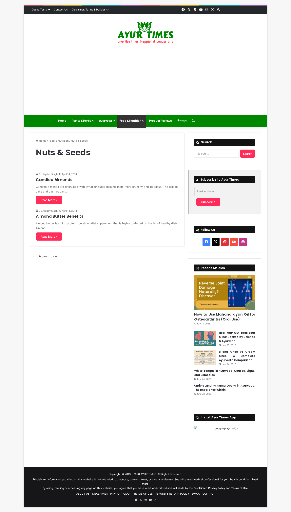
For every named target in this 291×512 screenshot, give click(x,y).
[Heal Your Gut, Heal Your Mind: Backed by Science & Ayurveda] (205, 338)
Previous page (48, 256)
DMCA (196, 493)
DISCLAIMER (99, 493)
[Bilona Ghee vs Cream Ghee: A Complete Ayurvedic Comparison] (205, 357)
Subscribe (208, 202)
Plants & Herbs (81, 120)
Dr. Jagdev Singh (48, 174)
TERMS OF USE (143, 493)
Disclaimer (200, 488)
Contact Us (61, 9)
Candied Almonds (54, 179)
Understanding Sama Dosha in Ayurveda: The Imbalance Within (224, 388)
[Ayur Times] (145, 33)
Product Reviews (160, 120)
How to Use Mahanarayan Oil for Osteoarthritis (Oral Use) (224, 317)
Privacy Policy (216, 488)
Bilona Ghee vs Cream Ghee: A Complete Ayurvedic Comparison (237, 356)
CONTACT (209, 493)
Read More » (49, 200)
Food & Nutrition (130, 120)
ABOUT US (82, 493)
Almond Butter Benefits (59, 216)
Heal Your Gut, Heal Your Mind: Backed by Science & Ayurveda (237, 337)
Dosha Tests (39, 9)
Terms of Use (239, 488)
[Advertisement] (145, 79)
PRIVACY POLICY (120, 493)
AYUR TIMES (148, 474)
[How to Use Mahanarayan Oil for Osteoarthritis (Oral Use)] (224, 292)
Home (62, 120)
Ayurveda (105, 120)
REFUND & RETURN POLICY (172, 493)
